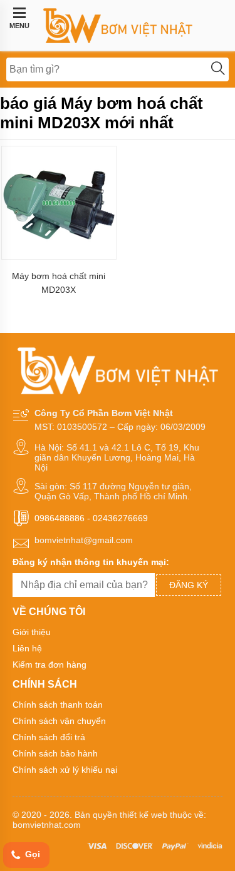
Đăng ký (188, 585)
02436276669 (120, 518)
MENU (19, 25)
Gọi (31, 854)
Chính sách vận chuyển (59, 721)
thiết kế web (143, 815)
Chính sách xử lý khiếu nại (65, 770)
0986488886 (59, 518)
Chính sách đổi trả (49, 737)
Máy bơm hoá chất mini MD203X (58, 283)
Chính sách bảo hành (55, 753)
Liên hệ (27, 648)
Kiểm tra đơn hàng (49, 665)
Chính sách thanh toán (58, 705)
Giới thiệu (32, 632)
